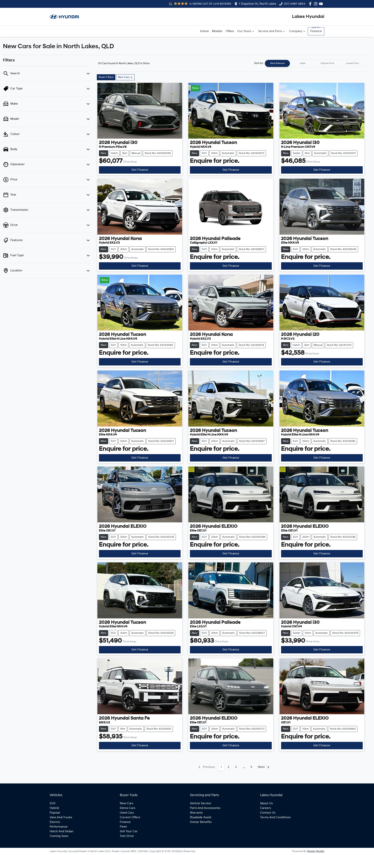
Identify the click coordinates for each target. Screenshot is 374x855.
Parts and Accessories (205, 808)
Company (295, 31)
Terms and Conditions (275, 817)
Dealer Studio (315, 851)
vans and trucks (61, 817)
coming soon (59, 836)
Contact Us (267, 812)
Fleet (123, 826)
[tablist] (315, 63)
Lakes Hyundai (308, 16)
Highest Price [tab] (327, 63)
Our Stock (244, 31)
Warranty (196, 812)
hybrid (54, 808)
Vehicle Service (200, 803)
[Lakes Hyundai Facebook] (311, 4)
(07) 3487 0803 (294, 3)
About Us (266, 803)
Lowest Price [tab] (352, 63)
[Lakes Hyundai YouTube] (321, 4)
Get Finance (139, 169)
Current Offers (130, 817)
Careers (265, 808)
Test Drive (127, 836)
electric (55, 822)
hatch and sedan (61, 831)
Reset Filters (106, 77)
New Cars (126, 803)
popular (55, 812)
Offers (230, 31)
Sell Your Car (129, 831)
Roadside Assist (200, 817)
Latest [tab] (302, 63)
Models (217, 31)
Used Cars (127, 812)
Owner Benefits (201, 822)
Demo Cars (127, 808)
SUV (53, 803)
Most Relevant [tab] (277, 63)
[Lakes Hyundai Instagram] (316, 4)
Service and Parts (270, 31)
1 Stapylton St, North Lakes (257, 3)
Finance (316, 31)
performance (59, 826)
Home (204, 31)
